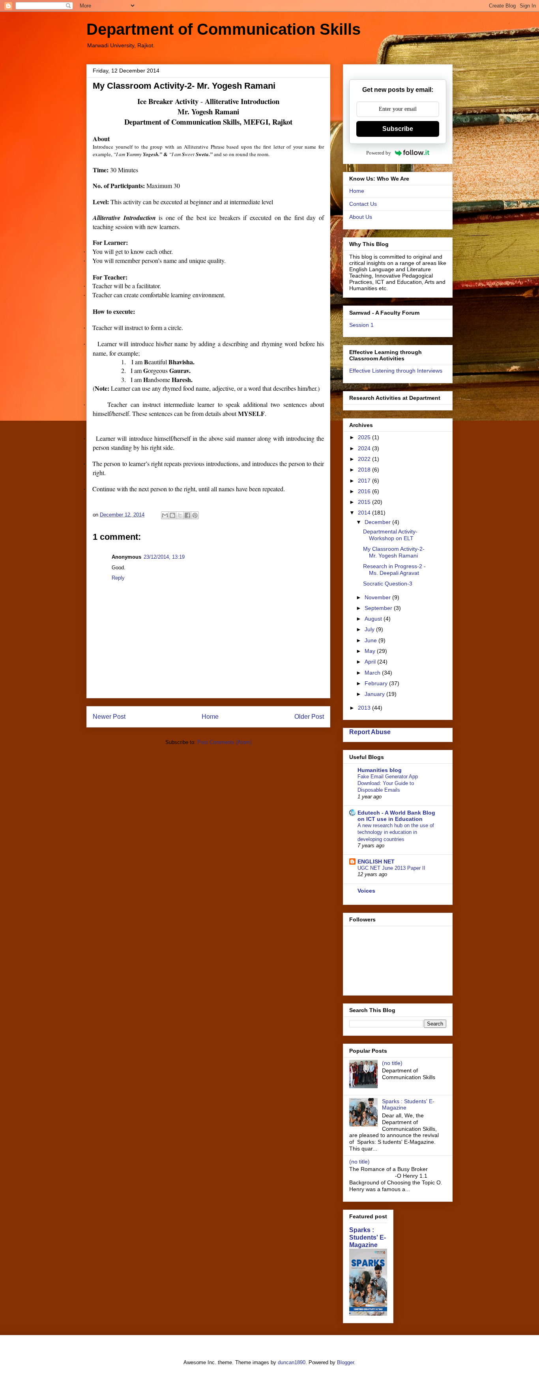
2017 (365, 480)
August (374, 618)
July (370, 629)
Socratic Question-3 (387, 583)
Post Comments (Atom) (224, 742)
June (371, 640)
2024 (365, 448)
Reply (118, 578)
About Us (360, 217)
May (371, 651)
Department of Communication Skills (223, 29)
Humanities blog (379, 770)
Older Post (309, 716)
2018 (365, 469)
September (379, 608)
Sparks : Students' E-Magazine (367, 1237)
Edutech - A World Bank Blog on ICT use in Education (396, 815)
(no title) (392, 1063)
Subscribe (397, 128)
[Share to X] (180, 515)
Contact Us (363, 204)
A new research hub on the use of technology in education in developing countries (395, 832)
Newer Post (109, 716)
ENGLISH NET (376, 861)
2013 (365, 708)
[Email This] (165, 515)
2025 (365, 437)
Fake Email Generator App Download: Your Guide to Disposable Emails (387, 783)
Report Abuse (370, 731)
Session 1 (361, 325)
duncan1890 (291, 1362)
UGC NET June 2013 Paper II (391, 868)
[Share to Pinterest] (195, 515)
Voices (366, 891)
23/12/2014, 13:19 (164, 557)
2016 (365, 491)
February (377, 683)
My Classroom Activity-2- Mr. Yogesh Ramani (394, 552)
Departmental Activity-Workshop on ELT (390, 534)
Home (210, 716)
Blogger (345, 1362)
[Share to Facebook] (187, 515)
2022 (365, 459)
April (371, 661)
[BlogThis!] (172, 515)
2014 (365, 512)
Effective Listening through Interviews (395, 370)
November (378, 597)
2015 (365, 502)
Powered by (378, 153)
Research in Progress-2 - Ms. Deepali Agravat (394, 569)
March (373, 672)
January (375, 694)
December (378, 522)
